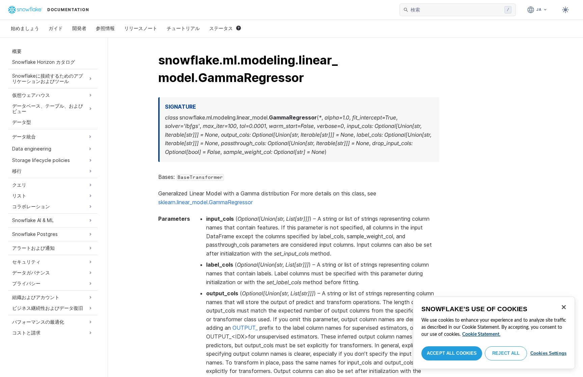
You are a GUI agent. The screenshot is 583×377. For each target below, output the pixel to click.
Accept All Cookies (452, 353)
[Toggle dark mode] (565, 10)
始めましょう (25, 28)
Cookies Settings (548, 353)
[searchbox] (456, 10)
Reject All (506, 353)
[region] (494, 333)
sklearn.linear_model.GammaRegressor (205, 202)
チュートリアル (183, 28)
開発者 (79, 28)
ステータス (221, 28)
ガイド (56, 28)
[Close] (563, 307)
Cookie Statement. (481, 334)
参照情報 (105, 28)
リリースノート (140, 28)
